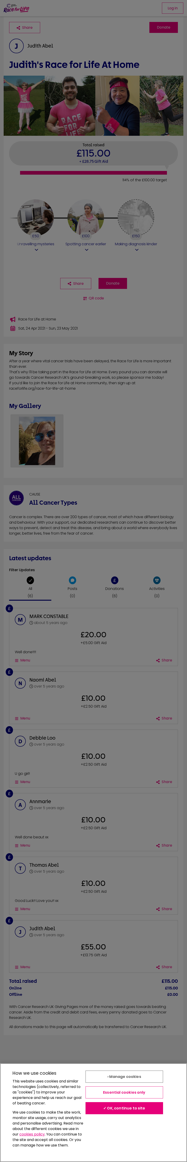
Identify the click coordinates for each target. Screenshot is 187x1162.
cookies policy (32, 1134)
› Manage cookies (124, 1076)
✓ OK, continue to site (124, 1108)
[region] (93, 1112)
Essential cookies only (124, 1092)
